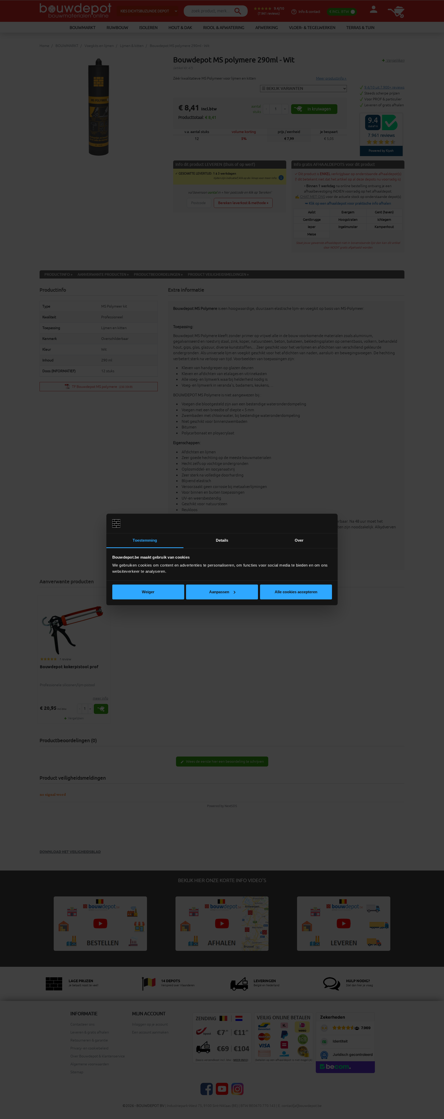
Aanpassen (219, 592)
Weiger (148, 592)
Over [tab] (299, 540)
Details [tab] (222, 540)
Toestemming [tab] (145, 540)
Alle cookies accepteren (296, 592)
